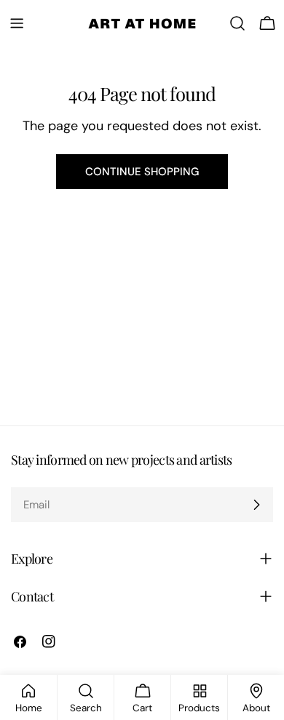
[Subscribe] (256, 504)
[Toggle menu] (16, 23)
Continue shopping (142, 171)
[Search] (237, 23)
